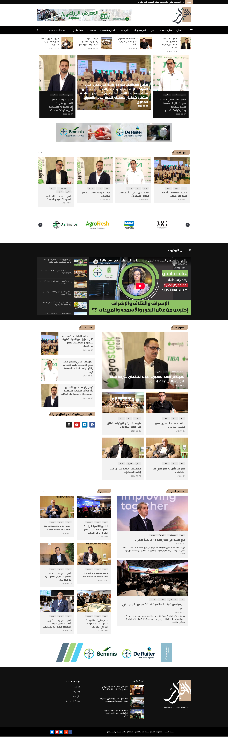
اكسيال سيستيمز (114, 732)
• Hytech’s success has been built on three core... (94, 575)
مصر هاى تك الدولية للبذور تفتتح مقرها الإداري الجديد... (97, 623)
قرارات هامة (167, 30)
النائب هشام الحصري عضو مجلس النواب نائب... (128, 41)
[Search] (36, 30)
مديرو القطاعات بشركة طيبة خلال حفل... (174, 194)
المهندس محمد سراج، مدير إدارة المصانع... (125, 470)
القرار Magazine (108, 30)
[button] (183, 2)
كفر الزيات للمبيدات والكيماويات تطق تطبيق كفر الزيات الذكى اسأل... (115, 713)
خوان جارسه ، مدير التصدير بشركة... (96, 194)
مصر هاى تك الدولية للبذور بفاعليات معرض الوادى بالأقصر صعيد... (114, 700)
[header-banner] (85, 15)
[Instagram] (69, 425)
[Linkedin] (84, 425)
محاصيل (92, 30)
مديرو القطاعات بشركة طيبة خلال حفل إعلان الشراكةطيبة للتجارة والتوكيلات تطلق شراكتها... (77, 341)
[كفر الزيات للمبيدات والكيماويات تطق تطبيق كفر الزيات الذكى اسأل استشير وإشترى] (137, 713)
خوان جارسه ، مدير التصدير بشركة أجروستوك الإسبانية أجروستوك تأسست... (60, 105)
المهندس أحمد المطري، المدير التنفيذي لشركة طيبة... (169, 43)
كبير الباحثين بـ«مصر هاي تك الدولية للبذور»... (50, 41)
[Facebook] (92, 425)
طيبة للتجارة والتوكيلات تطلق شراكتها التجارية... (124, 425)
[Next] (41, 152)
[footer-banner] (114, 652)
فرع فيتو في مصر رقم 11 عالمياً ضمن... (160, 539)
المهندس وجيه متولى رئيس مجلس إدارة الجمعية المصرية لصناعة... (57, 623)
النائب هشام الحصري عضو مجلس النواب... (170, 425)
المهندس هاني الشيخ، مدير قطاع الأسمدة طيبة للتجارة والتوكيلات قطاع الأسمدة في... (78, 366)
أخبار (179, 30)
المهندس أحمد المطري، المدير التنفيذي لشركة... (58, 197)
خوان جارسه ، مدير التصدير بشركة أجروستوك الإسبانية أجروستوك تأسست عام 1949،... (77, 390)
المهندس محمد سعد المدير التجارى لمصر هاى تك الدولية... (58, 576)
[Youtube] (77, 425)
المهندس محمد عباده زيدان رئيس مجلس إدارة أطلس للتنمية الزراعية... (114, 688)
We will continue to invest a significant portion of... (58, 528)
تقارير (153, 30)
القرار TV (125, 30)
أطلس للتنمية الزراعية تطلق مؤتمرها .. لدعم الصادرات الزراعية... (96, 529)
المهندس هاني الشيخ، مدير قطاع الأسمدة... (134, 194)
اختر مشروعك (140, 30)
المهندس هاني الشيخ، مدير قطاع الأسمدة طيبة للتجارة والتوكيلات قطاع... (172, 105)
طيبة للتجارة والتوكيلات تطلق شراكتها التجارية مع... (88, 41)
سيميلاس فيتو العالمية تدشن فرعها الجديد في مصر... (153, 606)
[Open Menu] (191, 30)
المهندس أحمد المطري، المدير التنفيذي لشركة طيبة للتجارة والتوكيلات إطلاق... (147, 379)
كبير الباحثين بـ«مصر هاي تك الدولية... (169, 470)
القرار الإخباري (185, 707)
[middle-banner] (114, 132)
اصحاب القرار (77, 30)
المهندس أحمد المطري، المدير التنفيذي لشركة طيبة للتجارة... (157, 2)
